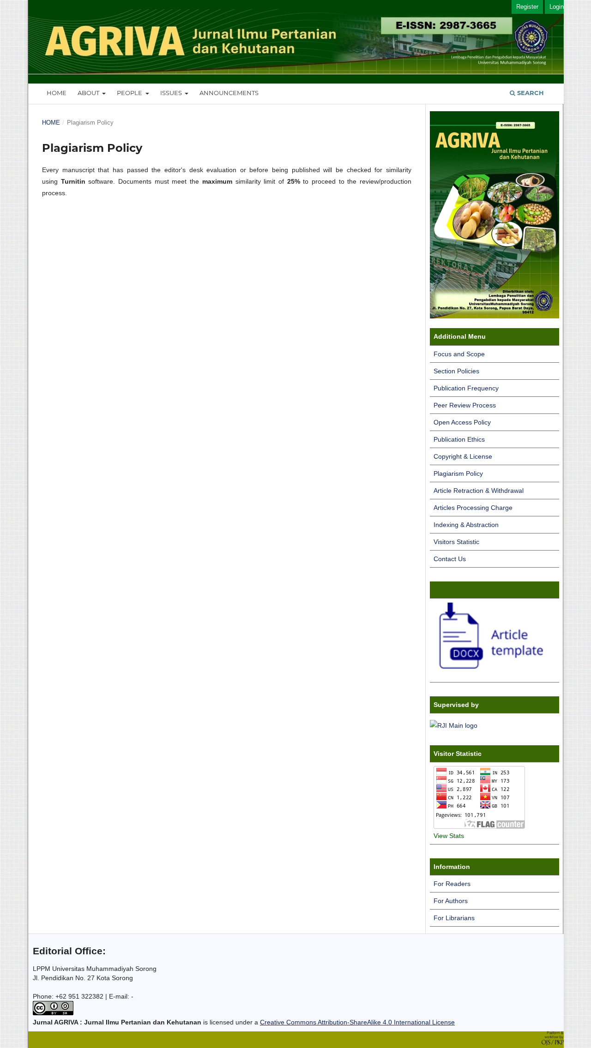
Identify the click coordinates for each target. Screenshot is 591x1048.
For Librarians (454, 918)
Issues (171, 92)
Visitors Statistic (456, 541)
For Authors (451, 900)
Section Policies (456, 371)
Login (556, 6)
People (130, 92)
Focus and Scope (459, 354)
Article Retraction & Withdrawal (479, 490)
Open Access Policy (462, 422)
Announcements (229, 92)
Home (56, 92)
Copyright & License (463, 456)
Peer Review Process (465, 405)
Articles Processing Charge (473, 507)
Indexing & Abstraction (466, 524)
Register (527, 6)
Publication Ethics (459, 439)
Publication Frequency (466, 388)
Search (529, 92)
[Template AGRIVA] (494, 673)
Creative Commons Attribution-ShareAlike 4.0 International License (357, 1022)
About (89, 92)
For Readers (452, 883)
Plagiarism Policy (458, 473)
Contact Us (450, 559)
